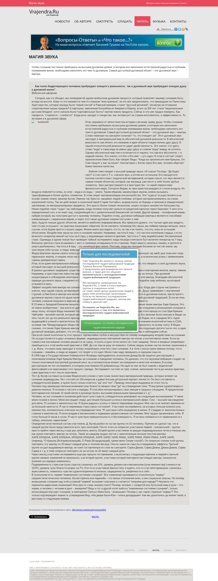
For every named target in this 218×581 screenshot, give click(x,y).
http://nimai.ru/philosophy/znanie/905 (89, 510)
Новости (62, 21)
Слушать (125, 21)
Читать (142, 21)
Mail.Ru (95, 517)
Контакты (178, 21)
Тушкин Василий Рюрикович (44, 12)
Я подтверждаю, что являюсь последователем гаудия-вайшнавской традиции (109, 325)
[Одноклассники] (183, 29)
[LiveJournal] (187, 29)
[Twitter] (179, 29)
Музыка (159, 21)
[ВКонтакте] (176, 29)
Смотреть (104, 21)
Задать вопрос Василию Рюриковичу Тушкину (167, 3)
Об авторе (83, 21)
